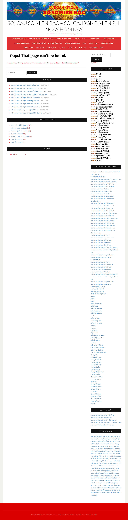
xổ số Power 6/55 (103, 95)
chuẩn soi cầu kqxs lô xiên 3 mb (23, 88)
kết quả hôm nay (107, 43)
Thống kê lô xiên (103, 125)
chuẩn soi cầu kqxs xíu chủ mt (101, 284)
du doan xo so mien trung (101, 458)
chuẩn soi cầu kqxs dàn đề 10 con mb (103, 228)
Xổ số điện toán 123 (104, 107)
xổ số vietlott (101, 90)
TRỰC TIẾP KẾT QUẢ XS (72, 43)
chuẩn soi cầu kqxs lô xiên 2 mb (101, 194)
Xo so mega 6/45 (103, 93)
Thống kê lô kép (102, 128)
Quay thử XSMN (103, 156)
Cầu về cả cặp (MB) (104, 116)
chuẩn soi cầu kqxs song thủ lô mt (102, 282)
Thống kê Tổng (102, 137)
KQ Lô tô (81, 47)
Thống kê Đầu (102, 130)
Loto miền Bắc (102, 144)
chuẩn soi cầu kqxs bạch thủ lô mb (102, 216)
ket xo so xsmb (108, 468)
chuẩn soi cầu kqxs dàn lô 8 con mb (102, 203)
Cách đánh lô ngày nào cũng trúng (105, 451)
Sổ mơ (102, 47)
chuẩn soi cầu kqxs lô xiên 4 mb (101, 189)
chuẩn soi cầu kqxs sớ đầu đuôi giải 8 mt (104, 274)
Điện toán (50, 47)
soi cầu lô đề (100, 490)
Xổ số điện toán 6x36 (104, 104)
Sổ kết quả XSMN (103, 88)
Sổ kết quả (28, 47)
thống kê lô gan (96, 357)
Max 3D (99, 97)
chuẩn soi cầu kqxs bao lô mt (100, 262)
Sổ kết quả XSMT (103, 86)
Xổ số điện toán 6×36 (97, 335)
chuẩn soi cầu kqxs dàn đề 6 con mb (102, 223)
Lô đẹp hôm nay (112, 473)
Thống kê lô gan (102, 121)
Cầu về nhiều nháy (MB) (105, 118)
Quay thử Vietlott (103, 158)
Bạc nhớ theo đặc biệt (98, 436)
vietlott (39, 47)
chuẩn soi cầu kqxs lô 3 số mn (101, 245)
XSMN (90, 43)
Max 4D (99, 100)
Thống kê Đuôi (102, 132)
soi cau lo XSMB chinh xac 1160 (103, 480)
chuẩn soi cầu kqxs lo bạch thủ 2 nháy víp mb (29, 94)
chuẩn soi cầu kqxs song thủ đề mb (25, 85)
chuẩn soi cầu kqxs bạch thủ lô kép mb (26, 91)
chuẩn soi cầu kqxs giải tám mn (101, 243)
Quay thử (92, 47)
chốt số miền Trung (100, 444)
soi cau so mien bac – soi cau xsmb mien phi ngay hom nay (32, 39)
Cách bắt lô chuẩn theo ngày (106, 446)
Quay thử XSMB (102, 151)
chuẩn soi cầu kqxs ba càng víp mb (25, 101)
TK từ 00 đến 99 (102, 142)
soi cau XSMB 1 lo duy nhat (102, 485)
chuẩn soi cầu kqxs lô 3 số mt (100, 272)
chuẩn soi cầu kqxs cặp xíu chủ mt (102, 264)
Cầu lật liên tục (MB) (104, 114)
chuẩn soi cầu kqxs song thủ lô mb (25, 110)
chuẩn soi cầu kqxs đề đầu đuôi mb (102, 196)
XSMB (84, 43)
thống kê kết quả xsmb (102, 492)
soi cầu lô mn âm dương (102, 488)
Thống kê (71, 47)
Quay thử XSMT (103, 153)
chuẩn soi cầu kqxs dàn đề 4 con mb (25, 98)
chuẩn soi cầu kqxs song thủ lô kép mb (26, 113)
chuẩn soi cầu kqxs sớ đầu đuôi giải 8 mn (104, 247)
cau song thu (95, 439)
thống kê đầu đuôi (96, 360)
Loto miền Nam (102, 149)
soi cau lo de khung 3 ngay (108, 475)
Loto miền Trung (103, 146)
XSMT (97, 43)
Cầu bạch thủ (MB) (103, 111)
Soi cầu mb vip (80, 39)
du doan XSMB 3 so (103, 463)
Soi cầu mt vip (109, 39)
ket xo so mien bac (106, 466)
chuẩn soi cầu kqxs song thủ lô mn (102, 255)
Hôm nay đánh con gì (22, 43)
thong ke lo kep (109, 490)
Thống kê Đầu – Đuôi (104, 123)
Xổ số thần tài (102, 109)
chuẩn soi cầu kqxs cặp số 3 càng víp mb (104, 218)
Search (96, 59)
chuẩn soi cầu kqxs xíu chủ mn (101, 257)
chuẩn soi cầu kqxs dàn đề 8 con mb (103, 225)
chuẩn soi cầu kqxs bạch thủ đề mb (102, 211)
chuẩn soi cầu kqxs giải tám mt (101, 269)
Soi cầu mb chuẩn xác (63, 39)
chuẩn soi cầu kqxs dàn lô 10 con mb (103, 230)
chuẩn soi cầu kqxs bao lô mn (100, 235)
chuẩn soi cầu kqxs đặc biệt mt (101, 267)
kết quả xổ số (102, 473)
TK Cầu (61, 47)
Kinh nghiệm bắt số (39, 43)
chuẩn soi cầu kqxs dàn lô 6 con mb (25, 107)
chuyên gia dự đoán (106, 439)
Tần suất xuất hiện (103, 139)
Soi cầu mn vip (95, 39)
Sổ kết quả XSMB (103, 83)
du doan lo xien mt (106, 456)
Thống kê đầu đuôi (103, 135)
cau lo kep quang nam (113, 436)
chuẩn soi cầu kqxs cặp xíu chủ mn (102, 238)
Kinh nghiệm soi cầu (55, 43)
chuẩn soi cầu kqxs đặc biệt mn (101, 240)
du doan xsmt (114, 463)
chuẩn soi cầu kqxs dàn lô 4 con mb (25, 104)
